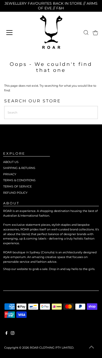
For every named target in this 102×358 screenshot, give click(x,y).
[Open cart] (95, 32)
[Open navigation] (16, 32)
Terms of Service (17, 186)
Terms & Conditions (19, 180)
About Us (11, 162)
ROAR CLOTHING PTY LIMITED (51, 347)
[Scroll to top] (91, 347)
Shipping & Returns (19, 168)
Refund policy (15, 192)
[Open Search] (86, 32)
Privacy (9, 174)
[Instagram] (12, 334)
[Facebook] (6, 334)
